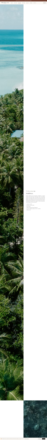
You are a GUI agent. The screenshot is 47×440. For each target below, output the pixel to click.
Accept (44, 438)
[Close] (46, 438)
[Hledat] (45, 3)
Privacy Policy (27, 438)
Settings (40, 438)
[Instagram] (44, 3)
